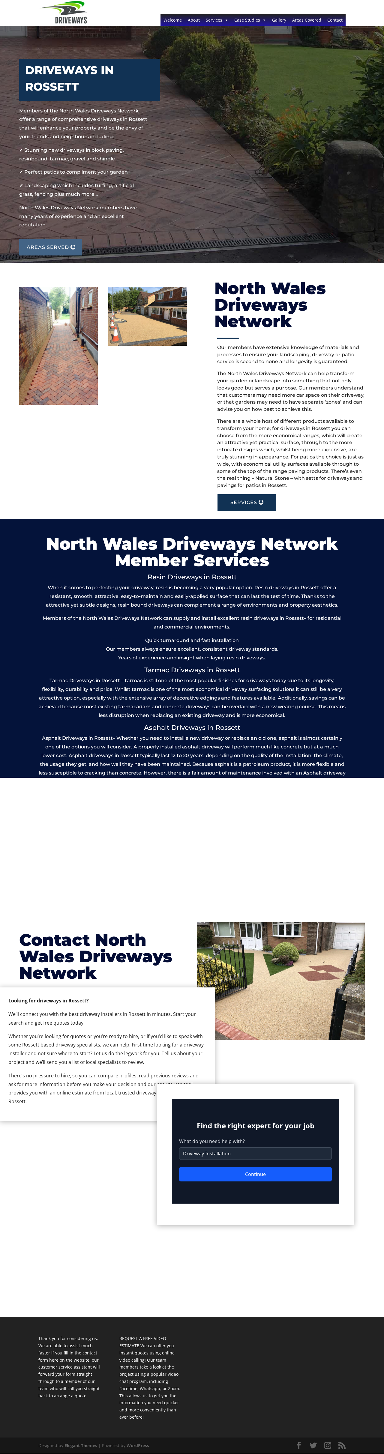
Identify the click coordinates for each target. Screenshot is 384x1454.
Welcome (173, 20)
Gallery (279, 20)
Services (214, 20)
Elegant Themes (80, 1445)
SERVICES (243, 502)
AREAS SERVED (48, 247)
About (194, 20)
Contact (335, 20)
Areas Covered (306, 20)
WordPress (138, 1445)
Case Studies (247, 20)
